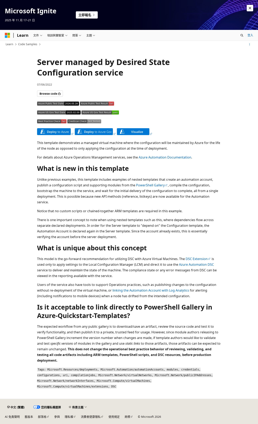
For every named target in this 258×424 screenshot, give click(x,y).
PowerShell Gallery (150, 185)
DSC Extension (197, 259)
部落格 (42, 417)
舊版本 (29, 417)
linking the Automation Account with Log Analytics (150, 290)
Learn (9, 44)
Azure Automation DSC (196, 264)
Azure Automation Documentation (165, 157)
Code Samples (27, 44)
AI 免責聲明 (12, 417)
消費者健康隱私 (91, 417)
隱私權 (69, 417)
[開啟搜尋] (242, 35)
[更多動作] (249, 44)
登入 (250, 35)
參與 (57, 417)
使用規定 (114, 417)
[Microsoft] (7, 35)
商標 (127, 417)
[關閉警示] (250, 8)
